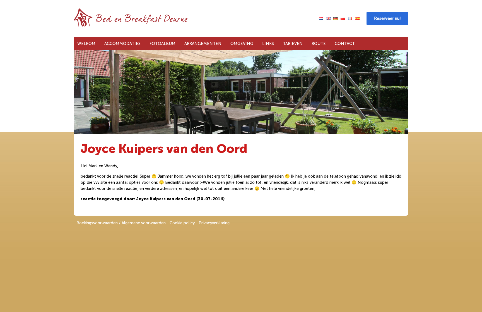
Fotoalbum (162, 43)
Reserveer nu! (387, 18)
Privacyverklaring (214, 222)
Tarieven (293, 43)
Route (319, 43)
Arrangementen (202, 43)
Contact (345, 43)
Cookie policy (182, 222)
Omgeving (241, 43)
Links (268, 43)
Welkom (86, 43)
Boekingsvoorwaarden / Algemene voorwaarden (121, 222)
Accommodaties (122, 43)
